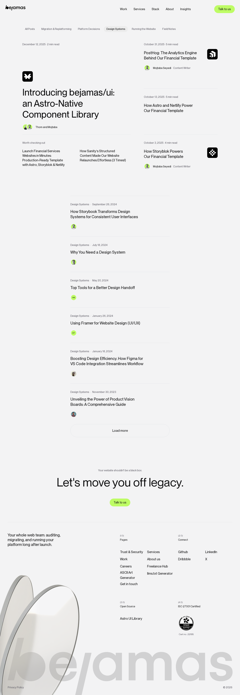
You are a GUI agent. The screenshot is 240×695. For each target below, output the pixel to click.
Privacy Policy (16, 687)
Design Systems (115, 29)
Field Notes (169, 29)
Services (139, 9)
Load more (120, 431)
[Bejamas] (15, 7)
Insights (185, 9)
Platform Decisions (89, 29)
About (170, 9)
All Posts (30, 29)
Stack (155, 9)
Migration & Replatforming (56, 29)
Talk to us (224, 9)
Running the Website (144, 29)
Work (123, 9)
